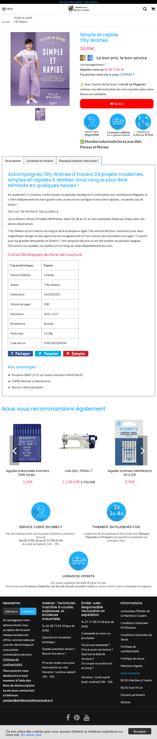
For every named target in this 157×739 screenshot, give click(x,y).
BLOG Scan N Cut (132, 687)
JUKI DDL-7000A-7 (79, 471)
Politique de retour (133, 658)
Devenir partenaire (133, 695)
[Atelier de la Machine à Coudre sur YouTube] (86, 719)
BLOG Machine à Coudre (136, 680)
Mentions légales (132, 665)
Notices (126, 702)
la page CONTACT (122, 74)
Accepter (139, 731)
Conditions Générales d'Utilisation (134, 625)
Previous (14, 450)
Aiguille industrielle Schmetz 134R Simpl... (27, 473)
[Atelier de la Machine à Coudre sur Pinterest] (77, 719)
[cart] (153, 9)
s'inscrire (28, 611)
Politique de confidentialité (130, 649)
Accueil (6, 21)
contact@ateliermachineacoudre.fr (28, 700)
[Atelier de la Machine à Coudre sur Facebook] (68, 719)
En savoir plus (31, 734)
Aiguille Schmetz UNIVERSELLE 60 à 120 (130, 473)
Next (142, 450)
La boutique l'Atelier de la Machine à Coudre (135, 613)
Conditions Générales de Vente (136, 637)
